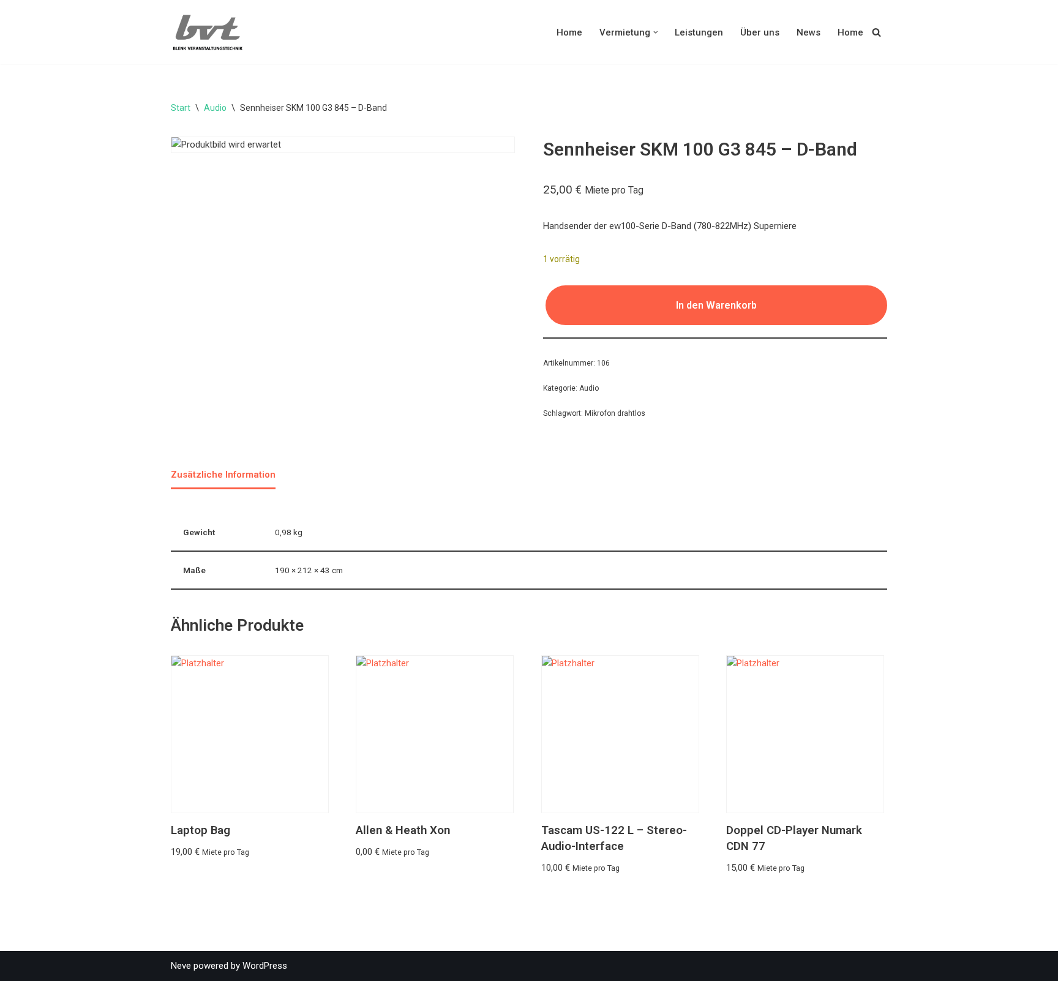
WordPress (264, 965)
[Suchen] (876, 32)
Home (569, 32)
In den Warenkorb (716, 305)
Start (180, 108)
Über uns (759, 32)
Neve (181, 965)
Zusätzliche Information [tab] (223, 474)
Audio (215, 108)
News (808, 32)
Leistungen (699, 32)
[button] (655, 32)
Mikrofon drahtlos (615, 413)
